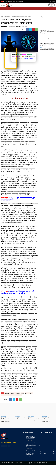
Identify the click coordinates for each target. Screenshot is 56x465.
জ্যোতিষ (23, 393)
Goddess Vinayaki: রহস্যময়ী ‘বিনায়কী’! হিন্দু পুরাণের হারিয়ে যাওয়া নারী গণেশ (6, 418)
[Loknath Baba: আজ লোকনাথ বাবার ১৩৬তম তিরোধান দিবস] (21, 411)
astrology (12, 393)
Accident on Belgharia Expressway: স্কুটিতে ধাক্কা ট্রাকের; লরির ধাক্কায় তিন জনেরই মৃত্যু (18, 292)
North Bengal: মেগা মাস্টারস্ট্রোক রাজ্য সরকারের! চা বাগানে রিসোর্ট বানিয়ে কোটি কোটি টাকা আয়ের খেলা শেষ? (47, 44)
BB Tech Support (28, 58)
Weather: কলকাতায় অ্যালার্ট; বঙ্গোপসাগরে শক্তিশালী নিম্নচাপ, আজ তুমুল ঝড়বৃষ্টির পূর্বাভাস (31, 437)
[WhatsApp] (36, 29)
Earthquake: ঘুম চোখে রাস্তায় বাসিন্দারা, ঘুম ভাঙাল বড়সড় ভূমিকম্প (18, 199)
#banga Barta (11, 394)
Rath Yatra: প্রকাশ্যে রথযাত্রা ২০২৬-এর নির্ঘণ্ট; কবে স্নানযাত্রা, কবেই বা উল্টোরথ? (34, 418)
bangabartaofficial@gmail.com (8, 442)
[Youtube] (46, 1)
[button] (51, 5)
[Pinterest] (33, 29)
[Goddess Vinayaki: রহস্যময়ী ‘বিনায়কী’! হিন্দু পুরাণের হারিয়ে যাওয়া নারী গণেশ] (7, 411)
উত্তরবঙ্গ (41, 47)
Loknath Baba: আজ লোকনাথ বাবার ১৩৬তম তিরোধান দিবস (20, 418)
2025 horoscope (4, 394)
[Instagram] (44, 1)
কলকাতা (41, 36)
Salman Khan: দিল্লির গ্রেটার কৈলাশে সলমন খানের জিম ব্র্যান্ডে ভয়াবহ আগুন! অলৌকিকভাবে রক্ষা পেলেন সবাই (47, 31)
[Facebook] (42, 1)
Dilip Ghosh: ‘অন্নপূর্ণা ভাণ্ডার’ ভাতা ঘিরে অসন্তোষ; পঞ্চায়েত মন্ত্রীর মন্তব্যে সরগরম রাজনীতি (47, 38)
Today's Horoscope (28, 393)
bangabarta (7, 393)
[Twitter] (30, 29)
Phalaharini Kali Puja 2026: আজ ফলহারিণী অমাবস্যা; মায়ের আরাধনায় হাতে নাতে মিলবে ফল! (48, 418)
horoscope (18, 393)
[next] (30, 1)
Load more (27, 423)
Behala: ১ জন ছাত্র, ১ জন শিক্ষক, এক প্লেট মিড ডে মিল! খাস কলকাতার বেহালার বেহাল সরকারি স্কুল (31, 444)
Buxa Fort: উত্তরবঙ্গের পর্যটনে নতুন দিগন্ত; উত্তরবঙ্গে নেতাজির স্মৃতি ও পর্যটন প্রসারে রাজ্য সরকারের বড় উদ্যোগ (47, 49)
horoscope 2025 (18, 394)
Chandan (2, 421)
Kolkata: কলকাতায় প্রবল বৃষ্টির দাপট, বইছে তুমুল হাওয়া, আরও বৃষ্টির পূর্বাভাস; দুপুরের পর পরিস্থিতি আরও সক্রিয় (30, 452)
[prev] (28, 1)
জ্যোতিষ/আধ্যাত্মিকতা (7, 16)
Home (2, 16)
